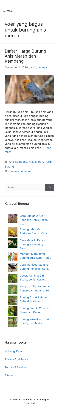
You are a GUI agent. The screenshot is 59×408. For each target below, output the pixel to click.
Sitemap (10, 375)
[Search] (49, 187)
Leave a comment (20, 171)
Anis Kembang (18, 161)
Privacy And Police (16, 359)
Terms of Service (15, 367)
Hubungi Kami (13, 351)
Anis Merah (36, 161)
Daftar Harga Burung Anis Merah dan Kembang (25, 56)
